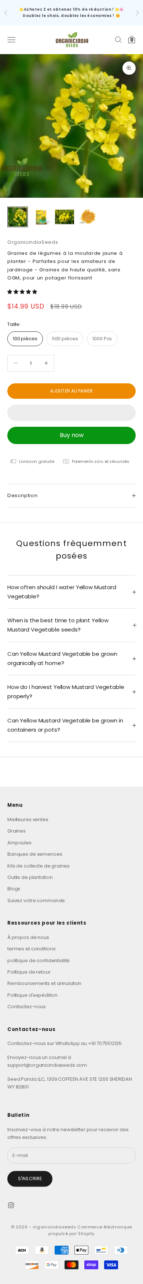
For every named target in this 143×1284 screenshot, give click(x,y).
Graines (16, 830)
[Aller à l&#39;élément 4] (88, 217)
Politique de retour (29, 971)
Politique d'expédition (32, 995)
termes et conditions (31, 948)
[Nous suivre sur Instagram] (11, 1205)
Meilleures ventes (27, 819)
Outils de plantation (29, 877)
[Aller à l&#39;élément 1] (17, 217)
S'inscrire (30, 1178)
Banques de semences (34, 854)
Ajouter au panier (71, 391)
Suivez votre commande (36, 900)
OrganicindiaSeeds (32, 242)
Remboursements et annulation (44, 983)
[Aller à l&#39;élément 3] (64, 217)
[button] (22, 291)
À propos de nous (28, 937)
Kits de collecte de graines (38, 865)
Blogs (13, 888)
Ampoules (19, 842)
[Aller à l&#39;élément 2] (41, 217)
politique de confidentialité (38, 960)
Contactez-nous (26, 1006)
